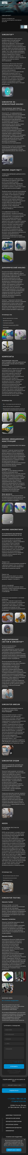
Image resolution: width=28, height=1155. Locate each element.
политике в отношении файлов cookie (13, 1146)
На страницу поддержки (10, 1000)
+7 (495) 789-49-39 (17, 1099)
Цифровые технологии (13, 1115)
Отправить (14, 1066)
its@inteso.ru (19, 1101)
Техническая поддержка (14, 1136)
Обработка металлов (13, 1118)
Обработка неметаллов (13, 1121)
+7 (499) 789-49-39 (18, 1061)
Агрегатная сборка (12, 1124)
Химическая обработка (14, 1127)
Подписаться (14, 1090)
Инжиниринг (10, 1130)
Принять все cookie (14, 1150)
